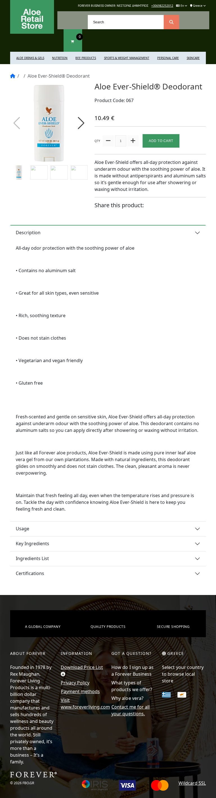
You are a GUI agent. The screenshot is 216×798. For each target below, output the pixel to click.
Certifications (30, 573)
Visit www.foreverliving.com (83, 703)
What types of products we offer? (131, 686)
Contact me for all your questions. (130, 710)
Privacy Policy (75, 683)
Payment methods (80, 691)
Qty (97, 141)
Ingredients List (32, 558)
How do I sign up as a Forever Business (132, 670)
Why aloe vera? (127, 698)
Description (28, 232)
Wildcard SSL (192, 783)
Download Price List (82, 667)
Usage (22, 529)
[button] (81, 123)
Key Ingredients (32, 543)
